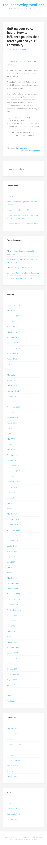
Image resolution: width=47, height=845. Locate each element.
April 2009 (11, 572)
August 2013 (12, 327)
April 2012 (11, 380)
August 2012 (12, 359)
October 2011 (12, 412)
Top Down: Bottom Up (28, 278)
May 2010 (11, 503)
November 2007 (13, 663)
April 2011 (11, 444)
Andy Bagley (12, 259)
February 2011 (13, 455)
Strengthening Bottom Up (24, 267)
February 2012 (13, 391)
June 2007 (11, 690)
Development (12, 733)
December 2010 (13, 466)
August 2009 (12, 551)
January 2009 (12, 589)
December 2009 (13, 530)
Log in (9, 803)
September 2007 (14, 674)
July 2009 (11, 556)
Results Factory (13, 765)
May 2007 (11, 695)
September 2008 (14, 610)
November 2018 (13, 305)
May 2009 (11, 567)
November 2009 (13, 535)
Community (11, 728)
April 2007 (11, 701)
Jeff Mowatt (12, 273)
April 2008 (11, 637)
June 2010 (11, 498)
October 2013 (12, 321)
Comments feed (13, 814)
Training (10, 771)
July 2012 (11, 364)
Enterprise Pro (27, 837)
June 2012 (11, 369)
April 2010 (11, 508)
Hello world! (12, 196)
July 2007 (11, 685)
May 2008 (11, 631)
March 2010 (12, 514)
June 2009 (11, 562)
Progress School (13, 760)
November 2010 (13, 471)
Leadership (11, 749)
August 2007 (12, 679)
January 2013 (12, 343)
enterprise (11, 739)
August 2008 (12, 615)
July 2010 (11, 492)
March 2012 (12, 385)
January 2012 (12, 396)
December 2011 (13, 401)
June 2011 (11, 434)
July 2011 (11, 428)
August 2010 (12, 487)
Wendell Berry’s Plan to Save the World (22, 223)
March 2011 (12, 450)
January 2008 (12, 653)
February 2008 (13, 647)
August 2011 (12, 423)
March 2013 (12, 332)
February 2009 (13, 583)
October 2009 (12, 540)
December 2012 (13, 348)
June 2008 (11, 626)
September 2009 (14, 546)
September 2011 (14, 417)
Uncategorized (21, 148)
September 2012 (14, 353)
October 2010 (12, 476)
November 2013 (13, 316)
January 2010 (12, 524)
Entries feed (12, 809)
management (12, 755)
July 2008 (11, 621)
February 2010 (13, 519)
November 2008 (13, 599)
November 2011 (13, 407)
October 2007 (12, 669)
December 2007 (13, 658)
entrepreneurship (14, 744)
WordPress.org (13, 819)
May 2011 (11, 439)
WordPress (25, 839)
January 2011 (12, 460)
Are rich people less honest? (18, 210)
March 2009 (12, 578)
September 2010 (14, 482)
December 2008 (13, 594)
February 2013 (13, 337)
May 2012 (11, 375)
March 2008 (12, 642)
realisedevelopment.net (23, 5)
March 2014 (12, 311)
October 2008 (12, 605)
